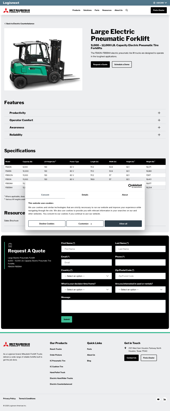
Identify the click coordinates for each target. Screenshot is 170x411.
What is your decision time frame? (78, 283)
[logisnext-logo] (16, 344)
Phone (118, 256)
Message (65, 297)
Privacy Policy (9, 398)
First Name (66, 243)
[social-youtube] (158, 399)
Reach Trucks (56, 349)
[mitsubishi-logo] (16, 10)
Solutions (87, 10)
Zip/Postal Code (123, 270)
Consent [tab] (45, 194)
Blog (89, 361)
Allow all (123, 224)
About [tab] (125, 194)
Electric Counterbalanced (61, 384)
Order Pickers (56, 355)
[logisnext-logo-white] (11, 3)
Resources (106, 10)
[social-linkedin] (165, 399)
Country (65, 270)
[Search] (127, 10)
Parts (97, 10)
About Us (118, 10)
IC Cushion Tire (56, 366)
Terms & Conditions (27, 398)
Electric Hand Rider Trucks (61, 378)
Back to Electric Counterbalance (20, 23)
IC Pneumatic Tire (57, 361)
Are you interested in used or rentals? (134, 283)
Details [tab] (85, 194)
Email (64, 256)
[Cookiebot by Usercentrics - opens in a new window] (130, 186)
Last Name (120, 243)
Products (76, 10)
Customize (83, 224)
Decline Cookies (46, 224)
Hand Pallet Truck (57, 372)
